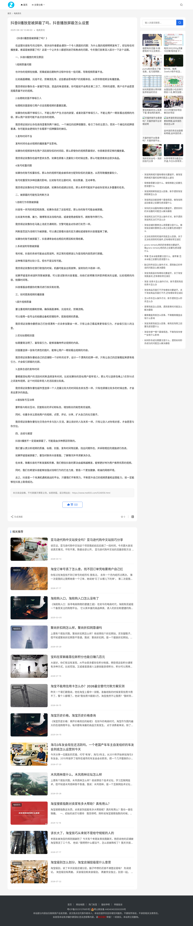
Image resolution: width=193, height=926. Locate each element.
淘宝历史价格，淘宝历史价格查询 (73, 715)
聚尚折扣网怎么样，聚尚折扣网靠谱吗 (76, 628)
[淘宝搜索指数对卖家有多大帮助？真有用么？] (29, 813)
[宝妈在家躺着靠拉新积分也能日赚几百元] (29, 666)
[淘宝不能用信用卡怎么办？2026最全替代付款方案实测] (29, 695)
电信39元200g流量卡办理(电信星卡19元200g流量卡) (173, 49)
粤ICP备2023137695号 (78, 909)
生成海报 (18, 516)
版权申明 (105, 904)
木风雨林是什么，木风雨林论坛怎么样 (76, 774)
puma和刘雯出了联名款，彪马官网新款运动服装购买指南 (151, 70)
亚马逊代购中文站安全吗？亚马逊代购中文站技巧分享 (87, 540)
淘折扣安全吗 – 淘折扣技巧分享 (152, 159)
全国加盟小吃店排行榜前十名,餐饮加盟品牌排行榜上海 (173, 90)
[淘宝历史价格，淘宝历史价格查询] (29, 724)
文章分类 (37, 4)
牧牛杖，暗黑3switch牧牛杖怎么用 (173, 70)
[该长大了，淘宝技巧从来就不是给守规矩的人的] (29, 842)
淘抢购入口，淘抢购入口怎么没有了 (75, 598)
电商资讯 (40, 30)
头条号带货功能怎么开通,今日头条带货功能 (173, 159)
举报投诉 (118, 904)
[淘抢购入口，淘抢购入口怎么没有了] (29, 607)
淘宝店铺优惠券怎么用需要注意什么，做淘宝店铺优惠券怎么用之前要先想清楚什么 (163, 227)
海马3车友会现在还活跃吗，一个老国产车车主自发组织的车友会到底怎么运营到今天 (92, 747)
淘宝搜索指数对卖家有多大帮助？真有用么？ (81, 804)
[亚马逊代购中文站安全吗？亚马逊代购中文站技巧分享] (29, 549)
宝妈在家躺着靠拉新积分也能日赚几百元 (78, 657)
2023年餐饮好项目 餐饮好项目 (173, 111)
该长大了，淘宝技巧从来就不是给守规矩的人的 (82, 833)
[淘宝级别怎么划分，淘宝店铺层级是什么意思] (29, 871)
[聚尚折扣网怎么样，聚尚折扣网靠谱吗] (29, 637)
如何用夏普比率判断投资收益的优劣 (151, 90)
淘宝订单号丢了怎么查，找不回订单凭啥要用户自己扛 (87, 569)
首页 (24, 4)
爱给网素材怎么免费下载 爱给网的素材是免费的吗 (151, 111)
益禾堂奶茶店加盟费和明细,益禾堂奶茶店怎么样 (173, 132)
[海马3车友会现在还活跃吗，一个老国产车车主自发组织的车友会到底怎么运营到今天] (29, 754)
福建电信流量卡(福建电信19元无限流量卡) (152, 49)
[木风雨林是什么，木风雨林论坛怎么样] (29, 784)
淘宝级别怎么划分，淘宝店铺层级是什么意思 (81, 862)
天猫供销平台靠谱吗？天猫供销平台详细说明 (151, 139)
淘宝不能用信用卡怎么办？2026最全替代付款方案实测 (88, 686)
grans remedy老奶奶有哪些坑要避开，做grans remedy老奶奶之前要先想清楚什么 (162, 247)
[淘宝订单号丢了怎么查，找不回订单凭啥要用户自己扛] (29, 578)
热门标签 (93, 904)
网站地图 (80, 904)
